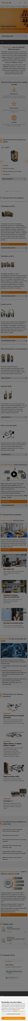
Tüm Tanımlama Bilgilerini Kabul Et (13, 1018)
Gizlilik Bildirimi (21, 1011)
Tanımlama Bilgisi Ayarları (13, 1014)
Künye (15, 1011)
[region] (14, 1008)
